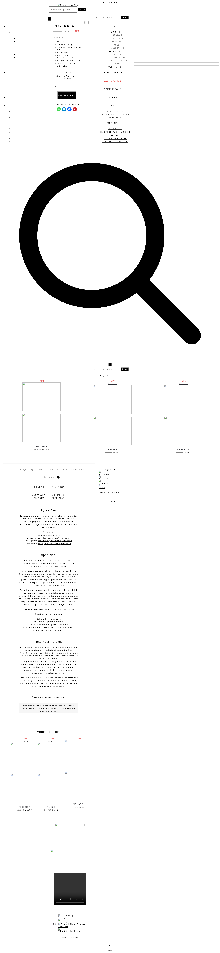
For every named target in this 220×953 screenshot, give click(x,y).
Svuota (67, 79)
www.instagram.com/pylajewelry (55, 541)
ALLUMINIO (58, 495)
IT (110, 943)
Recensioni (49, 477)
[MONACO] (78, 770)
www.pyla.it (54, 535)
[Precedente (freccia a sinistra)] (109, 950)
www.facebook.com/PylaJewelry (55, 538)
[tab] (22, 467)
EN (109, 945)
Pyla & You (37, 469)
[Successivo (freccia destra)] (111, 950)
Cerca (82, 9)
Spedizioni (53, 469)
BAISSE (51, 807)
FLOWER (112, 449)
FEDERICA (24, 807)
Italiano (111, 501)
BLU (54, 487)
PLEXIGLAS (58, 498)
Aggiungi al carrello (66, 95)
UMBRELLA (183, 449)
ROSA (61, 487)
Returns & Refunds (74, 469)
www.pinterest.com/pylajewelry (54, 544)
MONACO (78, 804)
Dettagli (22, 469)
